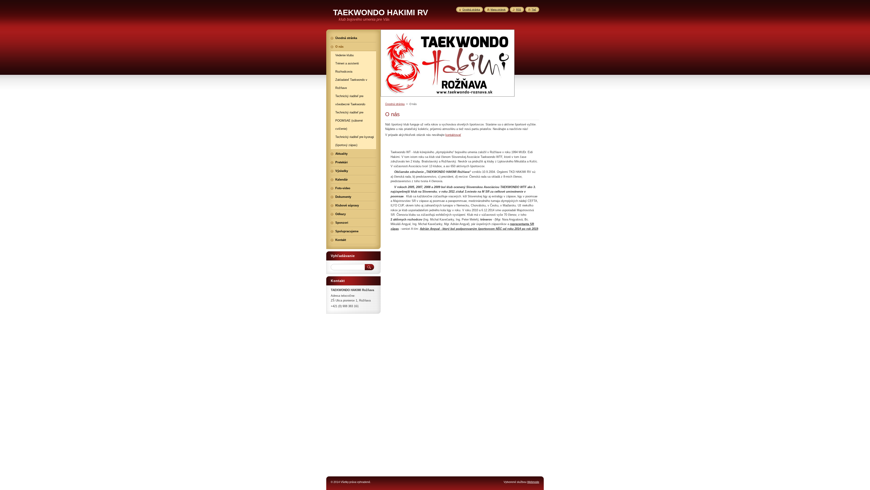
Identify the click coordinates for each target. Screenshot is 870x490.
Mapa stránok (498, 9)
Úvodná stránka (395, 104)
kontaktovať (453, 135)
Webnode (533, 482)
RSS (518, 9)
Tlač (534, 9)
